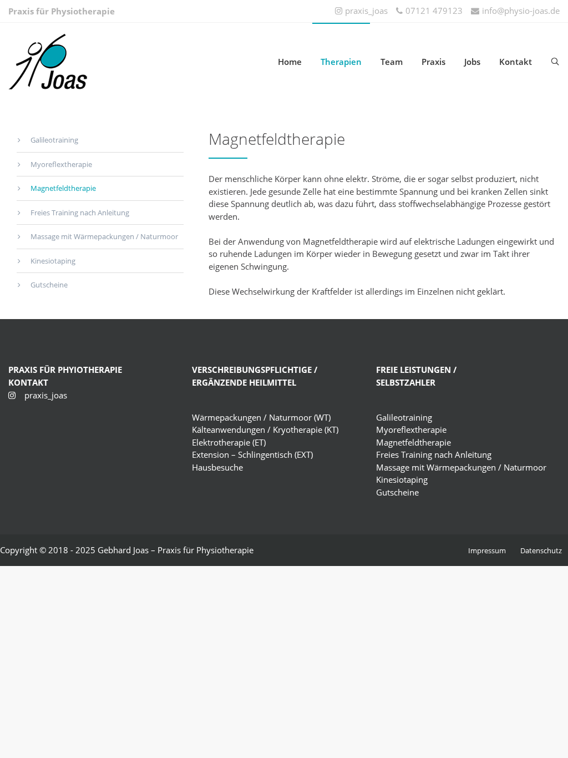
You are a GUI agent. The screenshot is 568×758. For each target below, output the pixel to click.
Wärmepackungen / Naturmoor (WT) (261, 417)
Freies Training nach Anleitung (80, 213)
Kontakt (515, 61)
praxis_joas (366, 10)
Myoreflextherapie (61, 164)
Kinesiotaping (53, 261)
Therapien (341, 61)
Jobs (472, 61)
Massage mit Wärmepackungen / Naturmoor (104, 236)
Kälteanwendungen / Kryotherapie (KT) (265, 429)
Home (290, 61)
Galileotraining (54, 140)
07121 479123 (434, 10)
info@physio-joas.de (521, 10)
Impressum (487, 550)
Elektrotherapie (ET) (229, 442)
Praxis (433, 61)
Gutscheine (49, 285)
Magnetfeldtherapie (63, 188)
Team (392, 61)
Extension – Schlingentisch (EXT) (252, 454)
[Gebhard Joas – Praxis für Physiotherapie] (100, 61)
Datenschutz (541, 550)
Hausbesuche (217, 467)
